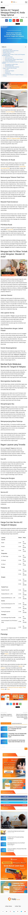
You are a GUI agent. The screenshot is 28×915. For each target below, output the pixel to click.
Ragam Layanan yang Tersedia (10, 68)
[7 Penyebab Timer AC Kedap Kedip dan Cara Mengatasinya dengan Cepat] (4, 735)
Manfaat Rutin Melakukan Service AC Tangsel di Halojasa (13, 62)
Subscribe (24, 805)
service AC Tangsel (10, 111)
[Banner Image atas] (14, 767)
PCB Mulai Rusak (6, 53)
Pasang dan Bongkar (9, 70)
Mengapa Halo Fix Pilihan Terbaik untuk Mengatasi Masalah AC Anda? (13, 55)
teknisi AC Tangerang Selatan (13, 138)
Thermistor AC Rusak (7, 49)
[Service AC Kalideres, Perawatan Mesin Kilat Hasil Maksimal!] (3, 850)
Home (2, 5)
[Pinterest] (17, 911)
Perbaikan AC (8, 73)
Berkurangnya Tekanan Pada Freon (10, 50)
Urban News (8, 906)
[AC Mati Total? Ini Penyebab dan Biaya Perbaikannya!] (3, 838)
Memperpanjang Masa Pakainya (12, 66)
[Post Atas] (14, 85)
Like (25, 796)
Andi (2, 827)
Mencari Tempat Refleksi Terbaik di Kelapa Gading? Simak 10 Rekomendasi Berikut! (21, 716)
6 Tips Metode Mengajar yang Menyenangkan (14, 826)
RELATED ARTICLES (5, 723)
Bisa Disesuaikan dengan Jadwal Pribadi (14, 59)
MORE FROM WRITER (17, 723)
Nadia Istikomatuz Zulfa (7, 17)
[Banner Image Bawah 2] (14, 887)
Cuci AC (7, 69)
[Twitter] (21, 911)
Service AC (7, 72)
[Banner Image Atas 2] (14, 784)
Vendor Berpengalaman (10, 60)
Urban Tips (6, 5)
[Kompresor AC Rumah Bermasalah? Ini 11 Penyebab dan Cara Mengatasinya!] (4, 728)
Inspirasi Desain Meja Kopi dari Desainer (15, 831)
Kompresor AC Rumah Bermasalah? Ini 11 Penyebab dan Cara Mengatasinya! (17, 728)
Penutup (5, 75)
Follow (24, 799)
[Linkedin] (14, 911)
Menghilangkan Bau (9, 65)
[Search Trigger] (26, 2)
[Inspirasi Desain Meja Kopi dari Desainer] (3, 832)
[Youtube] (25, 911)
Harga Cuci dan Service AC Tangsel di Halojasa (13, 74)
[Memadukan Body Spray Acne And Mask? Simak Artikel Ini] (3, 844)
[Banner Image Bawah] (14, 696)
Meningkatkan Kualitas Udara (11, 64)
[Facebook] (3, 911)
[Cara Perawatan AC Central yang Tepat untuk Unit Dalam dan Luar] (4, 741)
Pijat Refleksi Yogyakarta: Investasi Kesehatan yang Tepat (6, 716)
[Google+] (6, 911)
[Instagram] (10, 911)
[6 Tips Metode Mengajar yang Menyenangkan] (14, 820)
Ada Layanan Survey (9, 58)
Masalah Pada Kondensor (8, 51)
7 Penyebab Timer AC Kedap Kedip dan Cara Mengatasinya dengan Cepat (17, 735)
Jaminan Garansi (9, 56)
